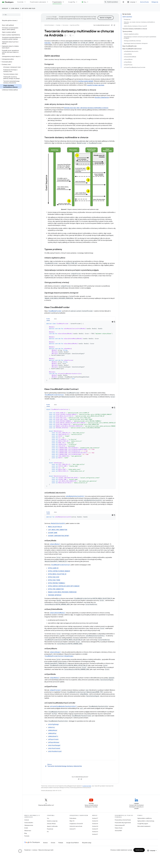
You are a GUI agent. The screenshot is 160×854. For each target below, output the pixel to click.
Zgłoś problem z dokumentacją (145, 821)
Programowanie (57, 2)
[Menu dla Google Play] (77, 2)
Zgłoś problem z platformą (144, 818)
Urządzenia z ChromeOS (76, 823)
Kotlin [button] (48, 319)
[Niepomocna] (114, 25)
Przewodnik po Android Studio (123, 820)
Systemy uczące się (52, 821)
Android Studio (144, 2)
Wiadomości (27, 830)
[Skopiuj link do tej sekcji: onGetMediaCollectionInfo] (67, 493)
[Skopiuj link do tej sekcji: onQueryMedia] (58, 541)
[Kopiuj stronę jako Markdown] (70, 35)
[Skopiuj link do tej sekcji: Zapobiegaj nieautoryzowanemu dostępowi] (80, 293)
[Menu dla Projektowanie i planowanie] (48, 2)
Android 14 (95, 826)
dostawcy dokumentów (102, 97)
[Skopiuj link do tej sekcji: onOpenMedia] (57, 674)
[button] (11, 34)
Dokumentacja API (120, 825)
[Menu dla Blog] (88, 2)
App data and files (28, 8)
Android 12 (95, 831)
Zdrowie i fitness (51, 823)
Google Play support (142, 823)
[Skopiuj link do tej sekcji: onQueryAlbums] (58, 649)
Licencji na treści (87, 786)
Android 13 (95, 829)
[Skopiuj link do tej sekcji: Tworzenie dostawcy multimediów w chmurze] (90, 138)
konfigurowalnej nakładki (86, 81)
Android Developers (49, 25)
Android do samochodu (76, 826)
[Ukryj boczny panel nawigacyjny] (20, 851)
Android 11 (95, 834)
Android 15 (95, 823)
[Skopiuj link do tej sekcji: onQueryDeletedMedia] (64, 609)
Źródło (26, 828)
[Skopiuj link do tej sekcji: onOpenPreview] (58, 687)
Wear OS (72, 821)
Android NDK (118, 830)
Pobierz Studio (118, 828)
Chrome (53, 842)
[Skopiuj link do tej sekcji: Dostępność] (55, 64)
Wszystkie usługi (86, 842)
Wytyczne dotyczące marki (45, 850)
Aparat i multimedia (52, 826)
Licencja (34, 850)
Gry (48, 818)
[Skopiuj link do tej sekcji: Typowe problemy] (63, 250)
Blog (85, 2)
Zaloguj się (155, 2)
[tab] (48, 319)
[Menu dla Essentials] (26, 2)
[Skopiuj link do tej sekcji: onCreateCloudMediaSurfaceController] (77, 703)
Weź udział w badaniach (143, 826)
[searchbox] (11, 14)
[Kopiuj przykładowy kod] (115, 322)
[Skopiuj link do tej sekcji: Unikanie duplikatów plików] (67, 258)
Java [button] (55, 319)
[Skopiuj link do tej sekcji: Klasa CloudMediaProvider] (71, 308)
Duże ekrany (73, 818)
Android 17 (95, 818)
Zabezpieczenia (28, 825)
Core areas (15, 8)
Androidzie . (47, 43)
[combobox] (112, 1)
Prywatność (50, 829)
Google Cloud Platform (72, 842)
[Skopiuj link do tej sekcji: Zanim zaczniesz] (61, 56)
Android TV (73, 829)
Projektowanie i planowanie (38, 2)
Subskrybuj (139, 850)
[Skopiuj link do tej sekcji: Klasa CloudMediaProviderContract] (80, 389)
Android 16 (95, 821)
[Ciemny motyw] (113, 322)
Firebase (60, 842)
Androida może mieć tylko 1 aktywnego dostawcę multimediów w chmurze (86, 108)
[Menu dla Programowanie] (64, 2)
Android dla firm (28, 822)
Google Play (71, 2)
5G (48, 831)
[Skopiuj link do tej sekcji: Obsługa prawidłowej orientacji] (70, 283)
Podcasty (26, 836)
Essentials (20, 2)
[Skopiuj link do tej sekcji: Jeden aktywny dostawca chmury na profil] (79, 104)
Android (26, 820)
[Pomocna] (112, 25)
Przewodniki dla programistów (123, 822)
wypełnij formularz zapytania (95, 85)
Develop (5, 8)
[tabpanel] (80, 352)
